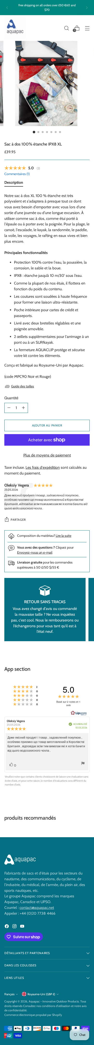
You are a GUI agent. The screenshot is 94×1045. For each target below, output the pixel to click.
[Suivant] (86, 7)
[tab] (13, 183)
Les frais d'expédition (43, 467)
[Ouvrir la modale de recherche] (66, 28)
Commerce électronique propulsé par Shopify (33, 1015)
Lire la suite (63, 535)
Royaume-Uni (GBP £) (41, 994)
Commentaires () (17, 174)
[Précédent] (7, 7)
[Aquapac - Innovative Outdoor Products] (15, 28)
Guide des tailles (22, 386)
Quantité (11, 398)
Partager (18, 519)
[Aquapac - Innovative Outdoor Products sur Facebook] (7, 927)
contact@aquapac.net (37, 907)
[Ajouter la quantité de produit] (23, 408)
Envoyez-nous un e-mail (34, 552)
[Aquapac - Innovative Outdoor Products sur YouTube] (23, 927)
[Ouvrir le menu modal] (87, 28)
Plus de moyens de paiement (47, 455)
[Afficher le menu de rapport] (83, 763)
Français (9, 994)
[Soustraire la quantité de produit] (9, 408)
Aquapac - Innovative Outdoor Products (54, 1001)
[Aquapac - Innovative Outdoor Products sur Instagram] (15, 927)
